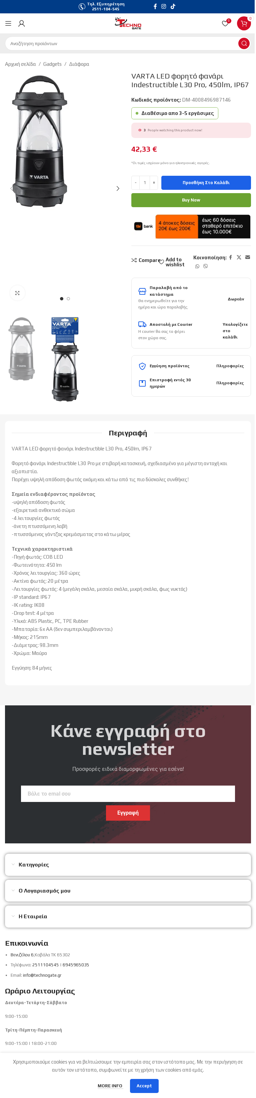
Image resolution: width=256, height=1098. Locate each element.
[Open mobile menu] (8, 23)
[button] (11, 188)
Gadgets (52, 64)
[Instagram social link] (163, 6)
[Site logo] (128, 23)
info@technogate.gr (42, 975)
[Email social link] (247, 257)
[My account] (21, 23)
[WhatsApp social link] (197, 266)
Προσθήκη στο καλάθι (206, 182)
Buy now (191, 199)
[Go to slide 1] (61, 298)
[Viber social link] (205, 266)
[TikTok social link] (172, 6)
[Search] (244, 43)
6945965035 (76, 964)
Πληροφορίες (230, 366)
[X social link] (239, 257)
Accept (144, 1085)
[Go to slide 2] (68, 298)
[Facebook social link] (155, 6)
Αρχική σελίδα (20, 64)
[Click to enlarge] (17, 292)
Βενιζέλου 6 (22, 954)
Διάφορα (79, 64)
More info (110, 1085)
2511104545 (45, 964)
